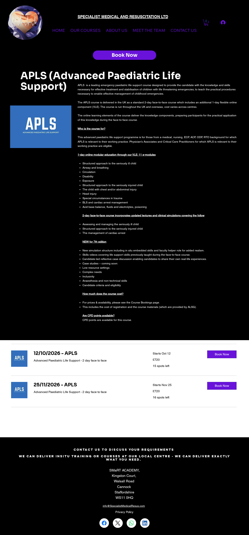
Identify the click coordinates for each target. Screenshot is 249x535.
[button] (206, 23)
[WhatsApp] (131, 523)
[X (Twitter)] (118, 523)
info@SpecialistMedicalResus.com (124, 505)
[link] (88, 353)
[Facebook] (104, 523)
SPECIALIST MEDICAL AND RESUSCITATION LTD (123, 16)
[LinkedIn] (145, 523)
